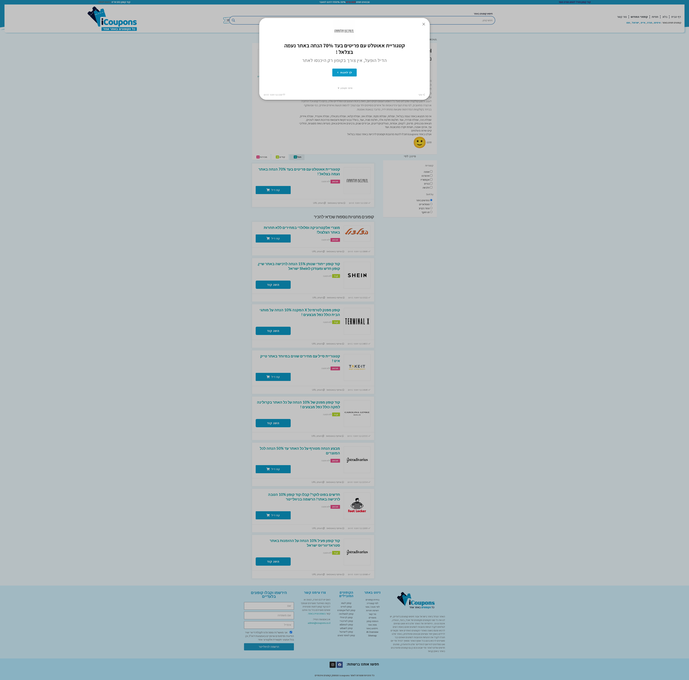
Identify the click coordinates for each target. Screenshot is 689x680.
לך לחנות (346, 72)
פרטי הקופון (347, 88)
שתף (420, 94)
